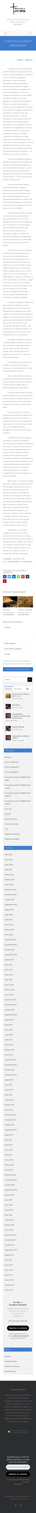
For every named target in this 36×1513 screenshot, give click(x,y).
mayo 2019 (9, 1270)
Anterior (20, 60)
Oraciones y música (12, 824)
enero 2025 (9, 935)
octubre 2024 (9, 950)
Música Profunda (11, 819)
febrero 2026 (9, 880)
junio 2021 (9, 1145)
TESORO (6, 610)
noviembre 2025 (11, 895)
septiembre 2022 (11, 1075)
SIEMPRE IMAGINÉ (18, 727)
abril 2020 (8, 1215)
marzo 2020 (9, 1220)
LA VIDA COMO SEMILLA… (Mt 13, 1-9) (21, 695)
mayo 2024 (9, 975)
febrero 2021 (9, 1165)
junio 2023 (9, 1030)
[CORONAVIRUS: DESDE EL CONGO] (8, 737)
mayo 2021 (9, 1150)
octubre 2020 (9, 1185)
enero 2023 (9, 1055)
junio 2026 (9, 860)
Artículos (11, 561)
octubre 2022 (9, 1070)
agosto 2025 (9, 910)
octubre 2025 (9, 900)
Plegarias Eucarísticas (12, 834)
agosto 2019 (9, 1255)
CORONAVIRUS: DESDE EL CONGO (21, 737)
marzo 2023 (9, 1045)
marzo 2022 (9, 1100)
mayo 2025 (9, 915)
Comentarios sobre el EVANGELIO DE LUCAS (18, 786)
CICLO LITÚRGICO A (12, 762)
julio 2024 (8, 965)
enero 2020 (9, 1230)
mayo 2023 (9, 1035)
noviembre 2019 (11, 1240)
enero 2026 (9, 885)
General (17, 561)
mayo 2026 (9, 865)
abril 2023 (8, 1040)
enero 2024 (9, 995)
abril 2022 (8, 1095)
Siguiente (28, 60)
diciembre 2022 (10, 1060)
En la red (8, 809)
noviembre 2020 (11, 1180)
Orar (6, 829)
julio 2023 (8, 1025)
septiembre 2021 (11, 1130)
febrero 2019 (9, 1285)
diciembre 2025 (10, 890)
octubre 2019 (9, 1245)
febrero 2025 (9, 930)
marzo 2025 (9, 925)
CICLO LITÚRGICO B (12, 767)
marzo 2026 (9, 875)
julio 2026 (8, 855)
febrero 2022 (9, 1105)
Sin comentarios (27, 561)
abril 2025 (8, 920)
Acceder (8, 1356)
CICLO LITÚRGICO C (12, 772)
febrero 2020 (9, 1225)
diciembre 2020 (10, 1175)
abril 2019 (8, 1275)
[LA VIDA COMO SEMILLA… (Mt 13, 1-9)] (8, 695)
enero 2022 (9, 1110)
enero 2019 (9, 1290)
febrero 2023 (9, 1050)
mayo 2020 (9, 1210)
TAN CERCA (16, 705)
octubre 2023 (9, 1010)
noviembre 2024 (11, 945)
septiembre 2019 (11, 1250)
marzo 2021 (9, 1160)
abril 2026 (8, 870)
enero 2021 (9, 1170)
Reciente (18, 689)
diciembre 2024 (10, 940)
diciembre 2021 (10, 1115)
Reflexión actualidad (12, 839)
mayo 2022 (9, 1090)
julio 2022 (8, 1085)
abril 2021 (8, 1155)
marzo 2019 (9, 1280)
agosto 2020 (9, 1195)
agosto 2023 (9, 1020)
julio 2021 (8, 1140)
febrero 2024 (9, 990)
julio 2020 (8, 1200)
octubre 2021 (9, 1125)
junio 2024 (9, 970)
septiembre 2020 (11, 1190)
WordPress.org (10, 1371)
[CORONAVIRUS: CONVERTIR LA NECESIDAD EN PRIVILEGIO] (8, 715)
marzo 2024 (9, 985)
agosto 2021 (9, 1135)
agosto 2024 (9, 960)
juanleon (8, 559)
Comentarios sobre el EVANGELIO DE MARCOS (18, 794)
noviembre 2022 (11, 1065)
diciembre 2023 (10, 1000)
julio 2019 (8, 1260)
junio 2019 (9, 1265)
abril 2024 (8, 980)
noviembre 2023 (11, 1005)
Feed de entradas (11, 1361)
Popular (8, 689)
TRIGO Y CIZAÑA (25, 610)
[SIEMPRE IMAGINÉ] (8, 727)
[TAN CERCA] (8, 705)
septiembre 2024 (11, 955)
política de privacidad (20, 1336)
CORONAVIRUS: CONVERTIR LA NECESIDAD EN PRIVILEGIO (21, 716)
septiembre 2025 (11, 905)
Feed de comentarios (12, 1366)
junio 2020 (9, 1205)
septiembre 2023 (11, 1015)
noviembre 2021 (11, 1120)
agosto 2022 (9, 1080)
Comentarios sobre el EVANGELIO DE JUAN (18, 778)
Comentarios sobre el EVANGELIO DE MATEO (18, 802)
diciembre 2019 (10, 1235)
